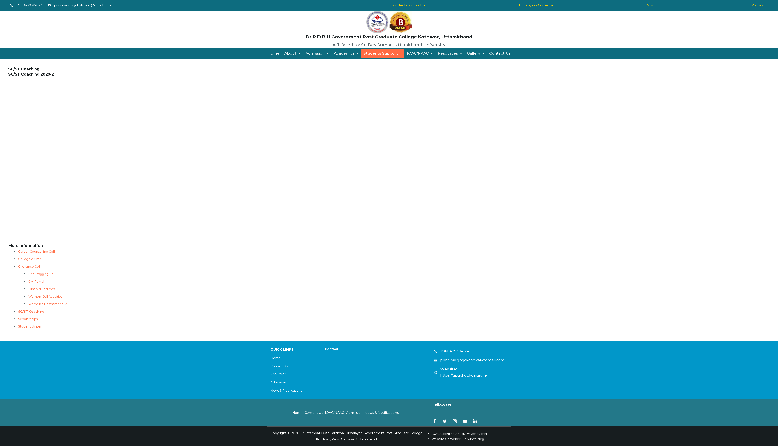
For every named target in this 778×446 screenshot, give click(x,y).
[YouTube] (465, 421)
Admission (315, 53)
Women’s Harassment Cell (48, 304)
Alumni (652, 5)
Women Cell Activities (45, 296)
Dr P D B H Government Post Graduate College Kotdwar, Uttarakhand (389, 37)
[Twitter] (445, 421)
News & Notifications (286, 390)
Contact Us (500, 53)
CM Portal (36, 281)
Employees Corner (534, 5)
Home (273, 53)
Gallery (473, 53)
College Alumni (30, 259)
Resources (448, 53)
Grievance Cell (29, 266)
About (290, 53)
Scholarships (28, 319)
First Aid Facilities (41, 289)
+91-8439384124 (29, 5)
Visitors (757, 5)
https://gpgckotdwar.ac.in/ (463, 375)
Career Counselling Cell (36, 251)
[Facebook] (435, 421)
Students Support (407, 5)
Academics (344, 53)
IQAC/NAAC (418, 53)
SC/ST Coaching (31, 311)
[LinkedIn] (475, 421)
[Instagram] (455, 421)
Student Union (29, 326)
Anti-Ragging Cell (42, 274)
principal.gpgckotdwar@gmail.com (82, 5)
